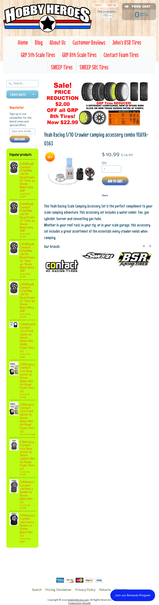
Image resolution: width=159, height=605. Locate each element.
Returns (105, 590)
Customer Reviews (89, 42)
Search (37, 590)
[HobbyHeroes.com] (47, 30)
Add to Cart (115, 181)
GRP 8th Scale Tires (79, 54)
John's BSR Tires (126, 42)
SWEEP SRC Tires (94, 67)
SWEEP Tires (62, 67)
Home (23, 42)
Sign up (111, 5)
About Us (58, 42)
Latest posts (18, 94)
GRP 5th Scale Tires (38, 54)
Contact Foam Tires (121, 54)
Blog (39, 42)
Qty (104, 163)
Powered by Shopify (79, 603)
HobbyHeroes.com (78, 600)
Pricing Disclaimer (59, 590)
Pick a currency (107, 11)
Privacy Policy (85, 590)
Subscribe (19, 139)
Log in (97, 5)
